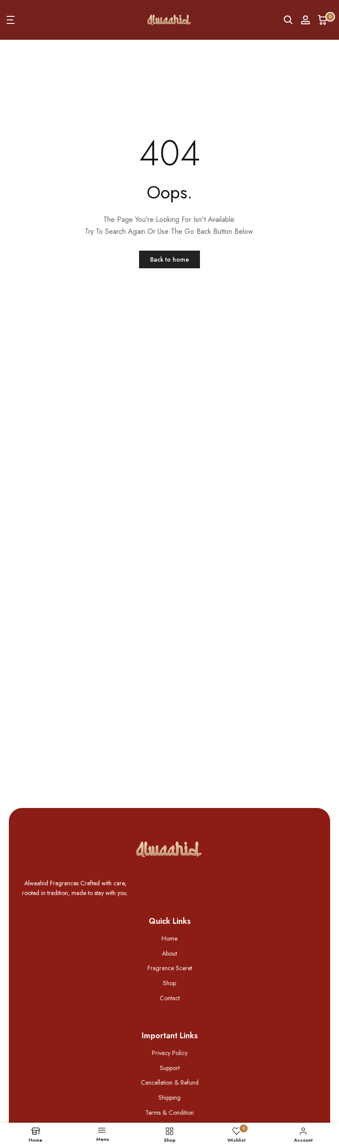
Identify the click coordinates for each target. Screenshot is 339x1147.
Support (170, 1067)
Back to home (169, 259)
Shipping (169, 1097)
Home (169, 938)
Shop (169, 983)
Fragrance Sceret (169, 968)
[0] (323, 20)
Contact (170, 998)
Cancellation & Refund (170, 1082)
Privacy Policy (170, 1052)
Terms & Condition (169, 1112)
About (169, 953)
